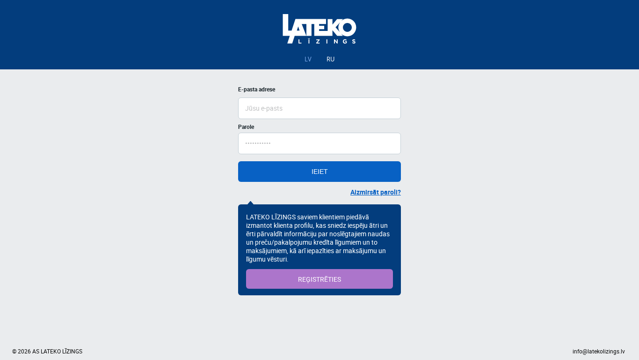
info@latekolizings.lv (599, 351)
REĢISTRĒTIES (319, 279)
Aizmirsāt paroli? (375, 192)
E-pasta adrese (256, 89)
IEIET (320, 171)
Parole (246, 126)
